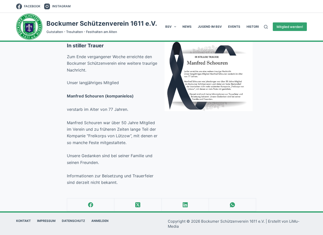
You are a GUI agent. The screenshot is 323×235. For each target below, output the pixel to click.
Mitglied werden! (290, 27)
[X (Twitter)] (138, 204)
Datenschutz (73, 221)
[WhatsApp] (232, 204)
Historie (253, 26)
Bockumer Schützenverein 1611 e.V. (101, 23)
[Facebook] (90, 204)
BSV (168, 26)
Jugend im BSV (210, 26)
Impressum (46, 221)
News (187, 26)
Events (234, 26)
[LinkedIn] (185, 204)
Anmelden (100, 221)
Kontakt (23, 221)
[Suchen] (266, 27)
